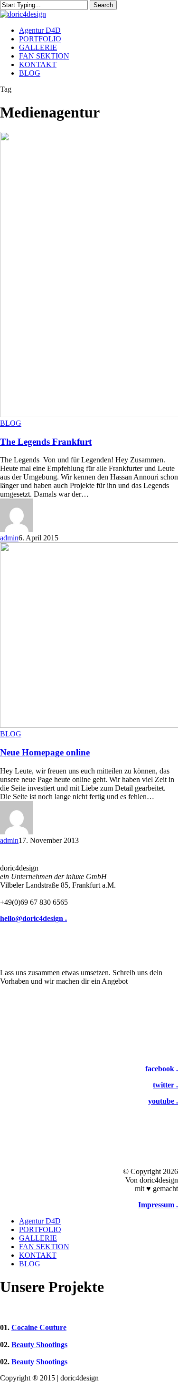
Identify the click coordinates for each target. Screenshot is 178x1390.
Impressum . (158, 1205)
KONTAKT (37, 1255)
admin (9, 538)
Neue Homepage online (45, 752)
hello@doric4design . (33, 918)
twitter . (165, 1085)
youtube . (163, 1101)
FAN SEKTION (44, 1247)
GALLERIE (38, 1238)
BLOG (10, 423)
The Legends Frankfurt (46, 442)
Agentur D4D (40, 1221)
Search (103, 5)
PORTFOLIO (40, 1229)
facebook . (161, 1069)
